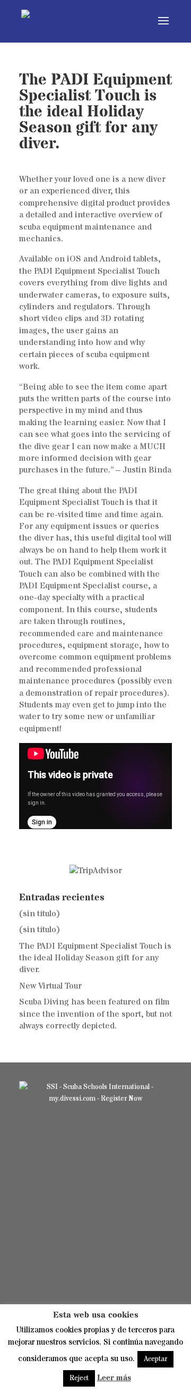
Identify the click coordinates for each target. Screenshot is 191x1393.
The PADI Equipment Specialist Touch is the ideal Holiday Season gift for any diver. (95, 958)
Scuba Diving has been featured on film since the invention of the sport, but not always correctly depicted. (95, 1014)
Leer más (114, 1377)
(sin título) (39, 913)
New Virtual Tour (50, 986)
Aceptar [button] (155, 1359)
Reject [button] (79, 1378)
